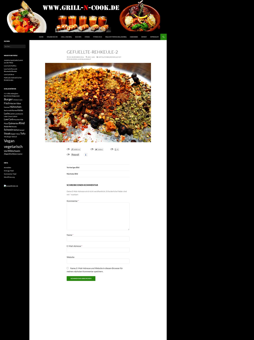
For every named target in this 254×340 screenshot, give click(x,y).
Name (70, 235)
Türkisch (14, 136)
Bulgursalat (16, 96)
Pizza (6, 123)
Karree (14, 110)
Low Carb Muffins (10, 66)
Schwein (8, 129)
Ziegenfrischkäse (10, 154)
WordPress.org (9, 177)
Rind (22, 123)
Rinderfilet (8, 126)
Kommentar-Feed (10, 174)
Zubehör (19, 154)
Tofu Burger (7, 136)
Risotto (14, 126)
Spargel (21, 130)
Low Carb (8, 119)
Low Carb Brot (9, 74)
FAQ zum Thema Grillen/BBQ (115, 37)
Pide (21, 119)
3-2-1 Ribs (7, 93)
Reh (17, 123)
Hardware (134, 37)
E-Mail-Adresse (74, 246)
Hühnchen (15, 106)
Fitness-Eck (97, 37)
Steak (7, 133)
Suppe (13, 134)
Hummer (7, 107)
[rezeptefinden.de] (11, 186)
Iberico (6, 110)
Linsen (10, 116)
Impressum (154, 37)
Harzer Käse (15, 103)
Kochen (78, 37)
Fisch (7, 103)
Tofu (22, 133)
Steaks (87, 37)
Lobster (14, 116)
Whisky (144, 37)
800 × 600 (91, 57)
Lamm (12, 114)
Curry (20, 100)
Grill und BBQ (66, 37)
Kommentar (73, 201)
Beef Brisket (8, 96)
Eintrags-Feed (9, 171)
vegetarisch (13, 146)
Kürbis (20, 110)
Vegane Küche (52, 37)
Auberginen (14, 93)
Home (41, 37)
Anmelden (7, 168)
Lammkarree (19, 114)
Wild (5, 151)
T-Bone (17, 134)
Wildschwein (14, 151)
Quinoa (11, 123)
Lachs (7, 113)
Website (70, 257)
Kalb (10, 110)
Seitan (16, 130)
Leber (6, 116)
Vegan (9, 140)
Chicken (15, 100)
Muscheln (17, 119)
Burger (8, 99)
